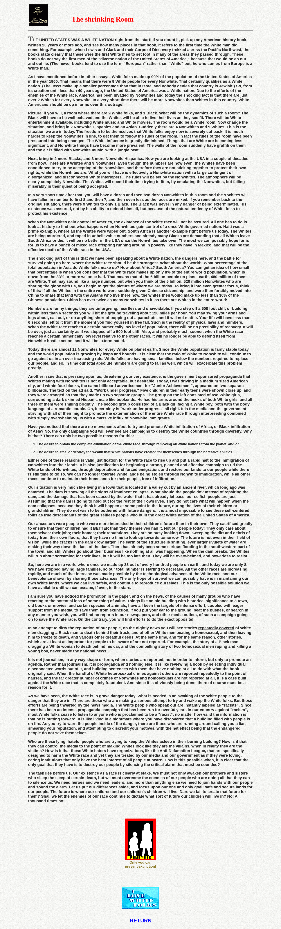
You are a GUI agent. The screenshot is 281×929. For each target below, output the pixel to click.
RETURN (140, 920)
